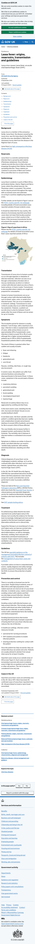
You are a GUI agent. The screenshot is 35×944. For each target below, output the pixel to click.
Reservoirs (6, 99)
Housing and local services (10, 848)
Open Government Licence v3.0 (12, 924)
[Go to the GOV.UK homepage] (8, 41)
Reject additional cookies (17, 32)
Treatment (6, 112)
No (28, 786)
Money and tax (6, 852)
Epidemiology (7, 101)
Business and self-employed (11, 818)
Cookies (16, 905)
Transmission (7, 104)
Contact (22, 907)
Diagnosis (6, 109)
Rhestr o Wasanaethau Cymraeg (12, 912)
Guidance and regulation (9, 880)
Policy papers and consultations (12, 887)
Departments (6, 873)
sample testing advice (13, 502)
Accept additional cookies (17, 27)
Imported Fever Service (24, 490)
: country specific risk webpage (16, 203)
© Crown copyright (17, 940)
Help (3, 905)
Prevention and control (10, 117)
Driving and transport (8, 835)
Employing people (7, 842)
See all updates (17, 85)
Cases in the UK (7, 119)
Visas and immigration (8, 859)
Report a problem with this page (17, 793)
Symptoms (6, 106)
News (3, 876)
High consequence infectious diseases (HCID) (15, 744)
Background (7, 96)
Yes (20, 786)
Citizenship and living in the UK (12, 825)
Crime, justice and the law (10, 828)
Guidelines (6, 114)
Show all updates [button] (25, 693)
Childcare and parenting (9, 821)
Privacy (8, 905)
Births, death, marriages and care (12, 814)
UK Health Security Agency (9, 76)
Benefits (4, 811)
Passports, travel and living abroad (13, 855)
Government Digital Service (10, 915)
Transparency (6, 890)
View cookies (17, 36)
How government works (9, 893)
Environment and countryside (11, 845)
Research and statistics (9, 883)
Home (3, 46)
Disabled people (7, 831)
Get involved (5, 897)
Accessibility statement (9, 907)
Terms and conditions (8, 910)
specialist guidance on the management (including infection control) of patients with (16, 554)
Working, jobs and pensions (10, 862)
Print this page (8, 123)
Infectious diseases (12, 46)
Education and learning (9, 838)
